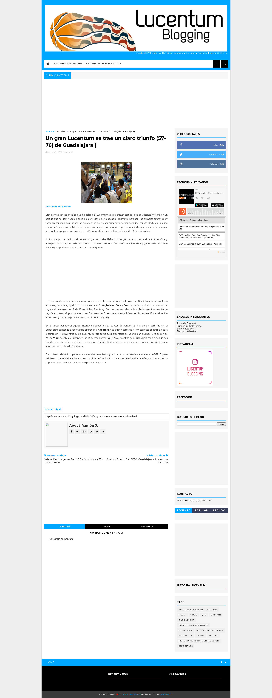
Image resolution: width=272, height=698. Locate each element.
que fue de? (186, 620)
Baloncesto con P (186, 328)
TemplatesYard (131, 694)
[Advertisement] (136, 103)
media (182, 615)
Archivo (219, 510)
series (201, 635)
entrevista (185, 635)
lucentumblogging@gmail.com (194, 500)
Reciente (183, 510)
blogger (65, 526)
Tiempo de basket (187, 331)
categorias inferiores (193, 625)
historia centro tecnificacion (198, 641)
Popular (201, 510)
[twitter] (225, 662)
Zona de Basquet (186, 323)
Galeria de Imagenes (209, 630)
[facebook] (221, 662)
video (194, 615)
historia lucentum (190, 609)
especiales (185, 646)
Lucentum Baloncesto (189, 326)
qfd (204, 615)
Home (48, 131)
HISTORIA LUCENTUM (68, 63)
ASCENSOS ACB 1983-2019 (103, 63)
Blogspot (166, 694)
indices (213, 635)
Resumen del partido (58, 206)
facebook (147, 526)
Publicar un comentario (61, 539)
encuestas (185, 630)
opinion (216, 615)
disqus (106, 526)
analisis (212, 609)
